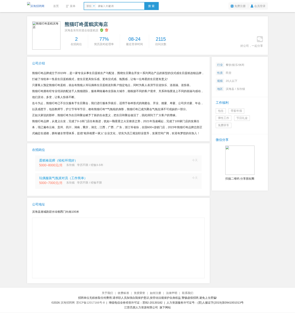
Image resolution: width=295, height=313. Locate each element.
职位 (89, 6)
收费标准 (123, 293)
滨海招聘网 (68, 302)
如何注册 (155, 293)
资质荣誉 (139, 293)
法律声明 (171, 293)
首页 (56, 6)
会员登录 (260, 6)
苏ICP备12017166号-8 (90, 302)
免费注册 (240, 6)
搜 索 (151, 6)
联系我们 (187, 293)
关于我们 (107, 293)
